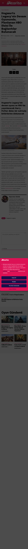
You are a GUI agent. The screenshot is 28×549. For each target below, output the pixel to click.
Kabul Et (14, 277)
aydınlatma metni (14, 271)
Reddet (14, 281)
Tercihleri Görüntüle (14, 285)
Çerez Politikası (12, 289)
